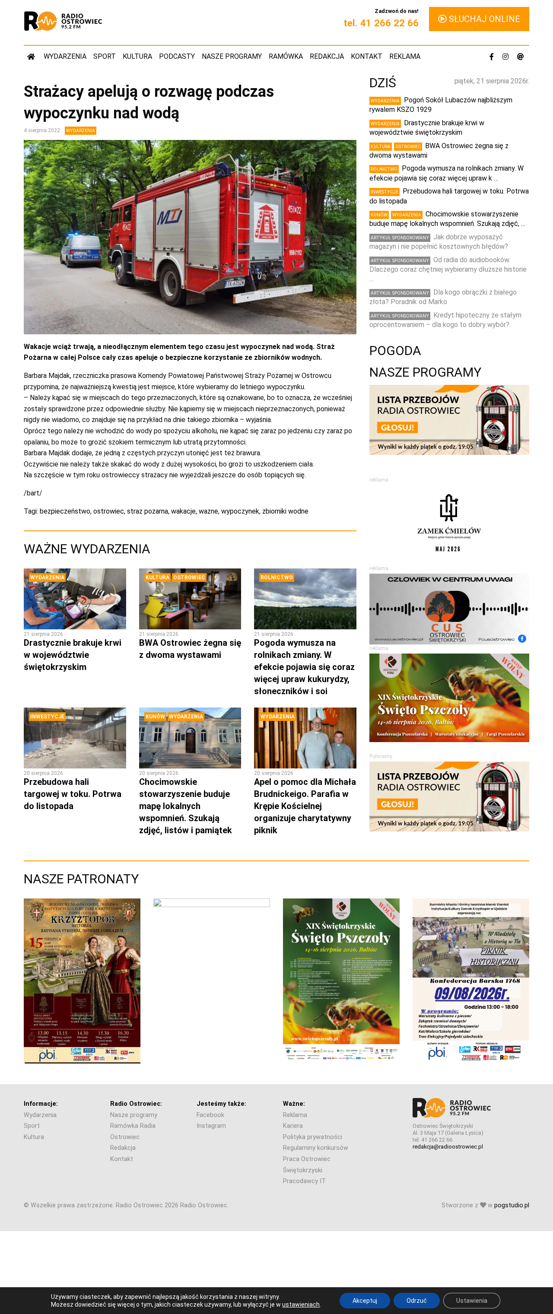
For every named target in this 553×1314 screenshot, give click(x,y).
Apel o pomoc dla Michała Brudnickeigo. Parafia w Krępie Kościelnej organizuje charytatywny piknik (305, 806)
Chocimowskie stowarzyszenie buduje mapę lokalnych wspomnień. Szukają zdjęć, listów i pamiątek (185, 806)
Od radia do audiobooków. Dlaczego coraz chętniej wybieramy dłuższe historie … (448, 269)
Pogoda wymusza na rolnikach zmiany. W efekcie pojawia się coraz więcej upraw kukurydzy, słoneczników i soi (304, 667)
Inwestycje (47, 717)
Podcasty (177, 56)
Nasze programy (232, 56)
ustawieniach (301, 1304)
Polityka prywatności (312, 1137)
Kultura (137, 56)
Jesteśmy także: (221, 1104)
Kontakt (366, 56)
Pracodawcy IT (304, 1181)
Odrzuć (417, 1300)
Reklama (404, 56)
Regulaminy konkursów (315, 1148)
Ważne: (294, 1104)
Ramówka (286, 56)
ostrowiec (108, 511)
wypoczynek (240, 511)
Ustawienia (471, 1300)
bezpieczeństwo (65, 511)
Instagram (211, 1126)
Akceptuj (365, 1300)
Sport (104, 56)
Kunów (155, 717)
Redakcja (327, 56)
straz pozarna (147, 511)
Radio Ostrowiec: (136, 1104)
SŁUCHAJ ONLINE (483, 19)
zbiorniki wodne (285, 511)
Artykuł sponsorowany (400, 238)
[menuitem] (32, 56)
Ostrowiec (189, 577)
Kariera (293, 1126)
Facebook (210, 1115)
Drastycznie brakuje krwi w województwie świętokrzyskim (72, 655)
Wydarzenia (65, 56)
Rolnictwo (277, 577)
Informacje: (41, 1104)
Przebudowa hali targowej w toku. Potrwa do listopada (72, 794)
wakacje (183, 511)
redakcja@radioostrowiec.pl (448, 1146)
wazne (208, 511)
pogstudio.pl (511, 1205)
